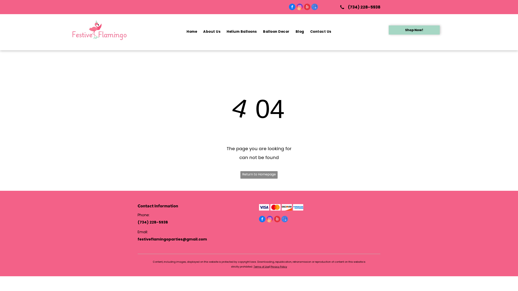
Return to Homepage (259, 174)
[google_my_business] (314, 7)
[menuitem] (192, 31)
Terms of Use (261, 266)
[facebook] (292, 7)
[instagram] (299, 7)
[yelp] (307, 7)
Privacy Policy (279, 266)
